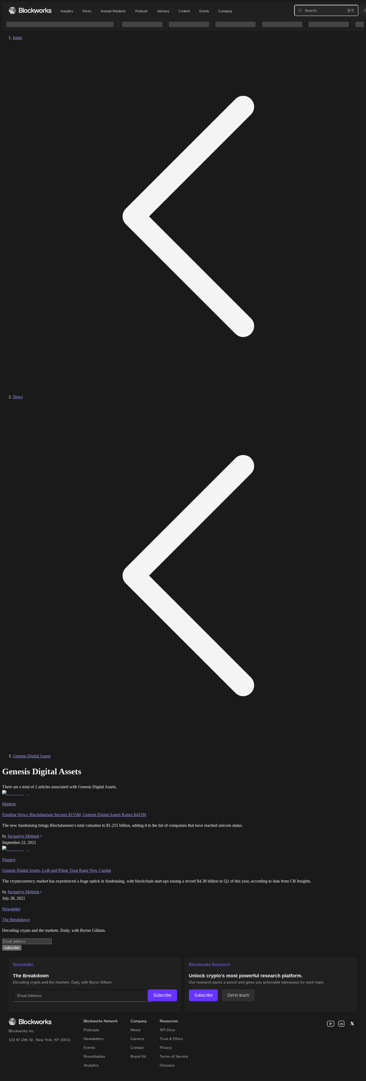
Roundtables (94, 1056)
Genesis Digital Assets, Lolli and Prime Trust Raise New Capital (56, 870)
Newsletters (93, 1039)
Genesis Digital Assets (32, 756)
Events (204, 11)
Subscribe (162, 995)
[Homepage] (30, 10)
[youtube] (330, 1023)
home (17, 37)
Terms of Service (174, 1056)
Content (184, 11)
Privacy (166, 1047)
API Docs (167, 1030)
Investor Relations (113, 11)
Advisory (163, 11)
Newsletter (11, 909)
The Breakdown (16, 919)
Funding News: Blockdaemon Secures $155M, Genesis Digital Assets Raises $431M (74, 814)
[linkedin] (341, 1023)
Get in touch (238, 995)
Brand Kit (138, 1056)
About (135, 1030)
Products (141, 11)
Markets (9, 804)
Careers (137, 1039)
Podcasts (91, 1030)
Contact (137, 1047)
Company (225, 11)
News (18, 397)
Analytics (67, 11)
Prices (87, 11)
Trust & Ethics (171, 1039)
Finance (9, 859)
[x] (352, 1023)
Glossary (167, 1065)
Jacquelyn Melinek (23, 836)
